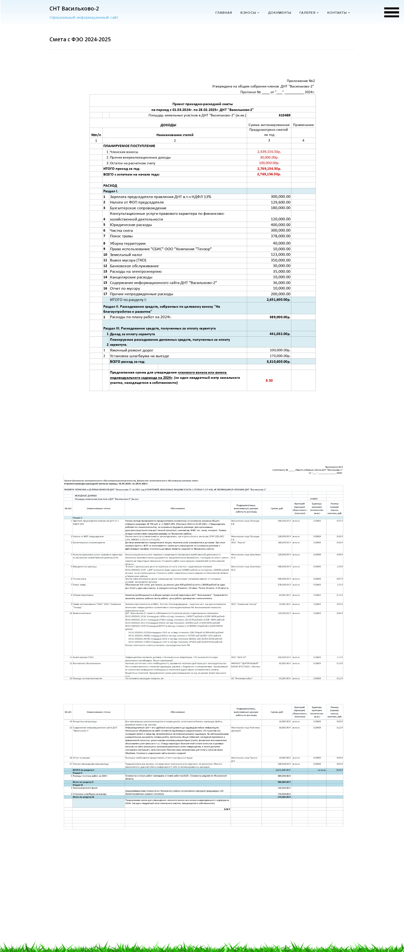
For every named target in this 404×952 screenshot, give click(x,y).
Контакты (337, 12)
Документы (279, 12)
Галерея (308, 12)
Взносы (248, 12)
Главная (223, 12)
